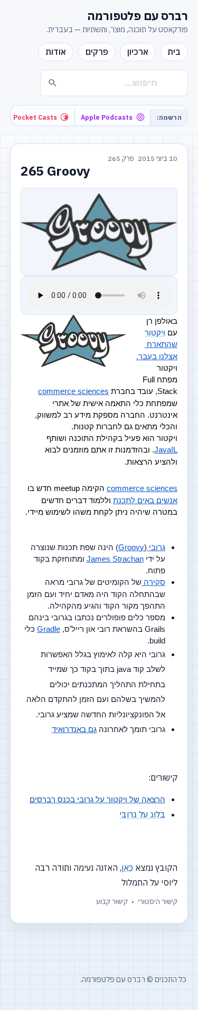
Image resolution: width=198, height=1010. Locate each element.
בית (174, 51)
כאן (127, 867)
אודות (55, 51)
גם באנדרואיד (74, 729)
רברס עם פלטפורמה (137, 15)
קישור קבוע (112, 901)
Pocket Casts (35, 117)
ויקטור (155, 333)
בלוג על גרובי (142, 814)
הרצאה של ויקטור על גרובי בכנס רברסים (97, 799)
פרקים (97, 51)
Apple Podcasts (107, 117)
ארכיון (137, 51)
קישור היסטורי (157, 901)
